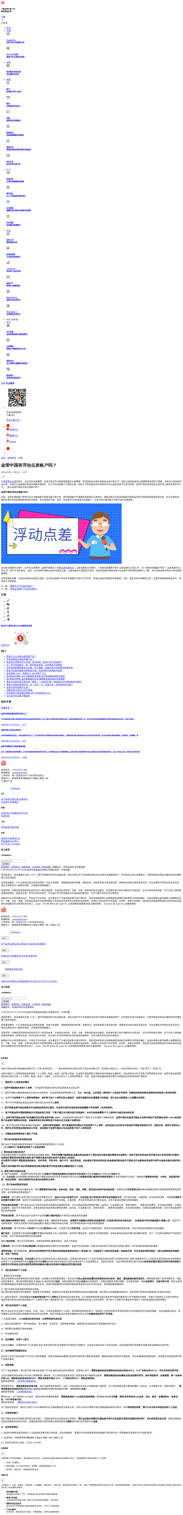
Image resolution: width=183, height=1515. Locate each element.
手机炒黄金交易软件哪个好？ (20, 659)
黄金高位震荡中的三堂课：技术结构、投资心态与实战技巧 (34, 662)
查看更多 (5, 708)
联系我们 (14, 802)
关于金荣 (5, 799)
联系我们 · (6, 867)
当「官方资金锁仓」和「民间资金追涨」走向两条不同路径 (34, 665)
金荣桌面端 (23, 981)
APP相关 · (37, 867)
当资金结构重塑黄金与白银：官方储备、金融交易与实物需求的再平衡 (39, 668)
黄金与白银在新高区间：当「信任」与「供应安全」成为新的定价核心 (39, 684)
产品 (4, 962)
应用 (4, 976)
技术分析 (23, 813)
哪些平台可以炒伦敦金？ (22, 586)
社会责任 (5, 802)
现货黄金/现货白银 (13, 969)
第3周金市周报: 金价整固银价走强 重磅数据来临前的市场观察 (35, 679)
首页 (3, 458)
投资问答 (5, 816)
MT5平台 (5, 844)
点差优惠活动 (67, 568)
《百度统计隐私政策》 (27, 1381)
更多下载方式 (13, 420)
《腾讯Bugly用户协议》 (27, 1402)
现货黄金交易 (9, 481)
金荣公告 (14, 799)
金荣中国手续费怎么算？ (18, 687)
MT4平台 (14, 841)
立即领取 (5, 864)
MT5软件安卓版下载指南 (18, 696)
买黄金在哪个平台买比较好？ (24, 589)
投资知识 (5, 813)
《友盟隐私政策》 (24, 1392)
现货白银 (14, 827)
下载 (3, 17)
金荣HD (14, 838)
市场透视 (14, 813)
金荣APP (5, 838)
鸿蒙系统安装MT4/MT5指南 (19, 690)
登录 (3, 383)
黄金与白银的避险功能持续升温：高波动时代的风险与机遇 (34, 670)
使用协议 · (16, 867)
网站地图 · (47, 867)
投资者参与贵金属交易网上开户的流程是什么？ (28, 693)
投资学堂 (12, 458)
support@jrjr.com (19, 773)
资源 (4, 950)
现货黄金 (5, 827)
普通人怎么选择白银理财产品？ (21, 656)
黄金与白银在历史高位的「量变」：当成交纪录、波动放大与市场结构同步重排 (43, 682)
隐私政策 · (27, 867)
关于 (4, 938)
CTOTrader (15, 844)
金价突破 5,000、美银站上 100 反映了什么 (26, 673)
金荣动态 (23, 799)
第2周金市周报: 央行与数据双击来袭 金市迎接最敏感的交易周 (35, 676)
